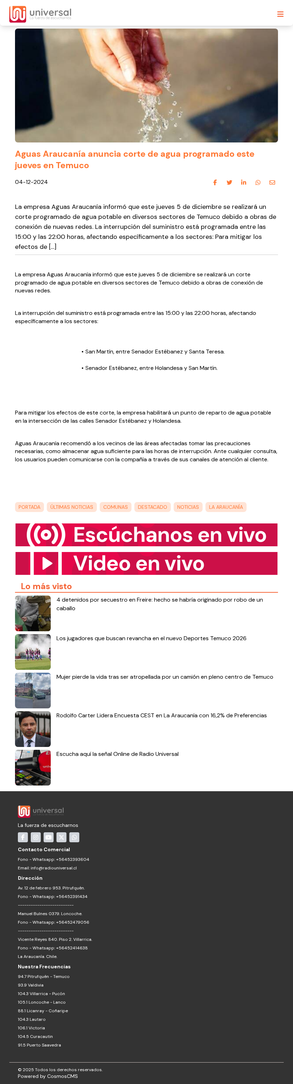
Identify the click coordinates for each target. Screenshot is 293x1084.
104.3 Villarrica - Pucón (41, 994)
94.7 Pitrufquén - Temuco (44, 976)
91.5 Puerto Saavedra (39, 1045)
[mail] (272, 182)
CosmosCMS (62, 1076)
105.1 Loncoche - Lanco (42, 1002)
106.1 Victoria (31, 1028)
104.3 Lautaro (32, 1019)
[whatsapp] (258, 182)
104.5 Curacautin (35, 1036)
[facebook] (215, 182)
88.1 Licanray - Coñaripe (43, 1011)
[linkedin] (243, 182)
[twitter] (229, 182)
